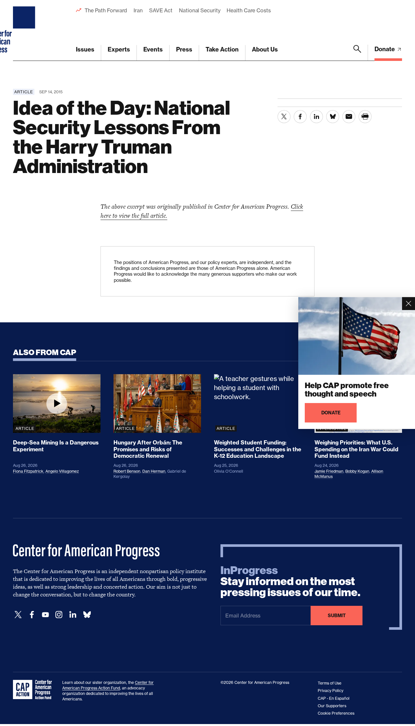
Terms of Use (329, 683)
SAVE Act (160, 10)
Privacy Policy (330, 690)
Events (153, 49)
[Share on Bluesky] (332, 116)
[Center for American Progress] (25, 30)
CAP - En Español (334, 698)
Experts (119, 49)
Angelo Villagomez (62, 471)
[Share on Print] (365, 116)
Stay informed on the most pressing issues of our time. (290, 581)
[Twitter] (18, 614)
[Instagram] (59, 614)
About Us (265, 49)
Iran (138, 10)
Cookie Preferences (336, 713)
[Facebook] (32, 614)
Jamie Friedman (328, 471)
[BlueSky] (87, 614)
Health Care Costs (248, 10)
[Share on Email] (348, 116)
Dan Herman (153, 471)
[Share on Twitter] (284, 116)
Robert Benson (126, 471)
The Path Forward (106, 10)
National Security (199, 10)
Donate (385, 49)
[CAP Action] (34, 689)
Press (184, 49)
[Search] (357, 53)
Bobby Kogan (357, 471)
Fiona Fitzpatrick (28, 471)
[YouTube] (45, 614)
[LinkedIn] (72, 614)
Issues (85, 49)
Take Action (222, 49)
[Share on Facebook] (300, 116)
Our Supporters (332, 705)
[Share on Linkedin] (316, 116)
